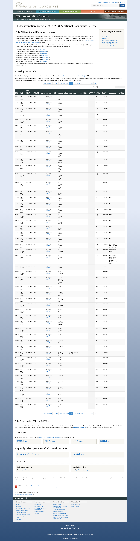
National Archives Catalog (22, 510)
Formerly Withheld (36, 92)
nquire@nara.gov (26, 470)
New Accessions (75, 506)
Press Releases (78, 454)
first (45, 83)
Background (105, 38)
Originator (92, 92)
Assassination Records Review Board (112, 46)
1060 (75, 83)
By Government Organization (23, 508)
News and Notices (75, 504)
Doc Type (54, 92)
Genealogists (38, 504)
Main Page (105, 36)
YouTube (73, 528)
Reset (122, 87)
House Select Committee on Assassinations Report (109, 43)
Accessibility (56, 534)
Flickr (78, 528)
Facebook (62, 528)
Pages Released (121, 92)
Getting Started (57, 504)
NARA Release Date (28, 92)
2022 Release (78, 441)
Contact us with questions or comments (24, 494)
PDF (47, 98)
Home (17, 19)
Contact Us (122, 2)
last (95, 83)
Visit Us (92, 11)
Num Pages (85, 92)
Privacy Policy (63, 534)
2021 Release (105, 441)
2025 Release (22, 441)
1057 (64, 83)
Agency (42, 93)
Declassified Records (58, 511)
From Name (72, 93)
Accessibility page (53, 487)
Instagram (67, 528)
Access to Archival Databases (23, 514)
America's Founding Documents (115, 11)
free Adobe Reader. (33, 486)
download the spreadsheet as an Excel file (71, 76)
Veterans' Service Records (47, 11)
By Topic (18, 504)
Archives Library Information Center (23, 516)
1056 (60, 83)
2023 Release (50, 441)
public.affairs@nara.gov (82, 470)
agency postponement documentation (50, 437)
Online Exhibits (19, 519)
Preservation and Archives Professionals (41, 509)
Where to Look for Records (59, 513)
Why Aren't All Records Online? (60, 515)
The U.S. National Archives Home (37, 5)
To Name (66, 92)
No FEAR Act (85, 534)
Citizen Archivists (103, 2)
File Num (60, 93)
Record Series (98, 92)
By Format (18, 506)
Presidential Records (21, 512)
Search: (95, 87)
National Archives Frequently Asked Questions (60, 507)
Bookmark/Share (113, 2)
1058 (67, 83)
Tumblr (70, 528)
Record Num (22, 92)
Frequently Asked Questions (28, 454)
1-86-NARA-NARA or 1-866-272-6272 (70, 538)
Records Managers (39, 511)
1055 (56, 83)
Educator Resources (70, 11)
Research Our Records (24, 11)
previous (49, 83)
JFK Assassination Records (38, 19)
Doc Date (48, 93)
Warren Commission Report (109, 40)
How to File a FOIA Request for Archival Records (60, 518)
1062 (82, 83)
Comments (112, 93)
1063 (86, 83)
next (91, 83)
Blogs (75, 528)
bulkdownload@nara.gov (80, 427)
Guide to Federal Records (59, 509)
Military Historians (39, 506)
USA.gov (91, 534)
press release (41, 49)
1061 (78, 83)
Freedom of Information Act (74, 534)
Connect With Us (70, 526)
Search (122, 5)
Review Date (104, 92)
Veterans (37, 513)
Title (80, 93)
